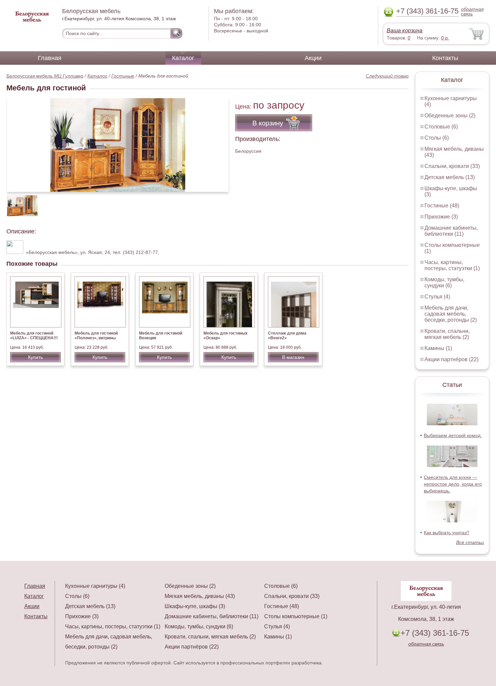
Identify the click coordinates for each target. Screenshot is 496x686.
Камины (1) (438, 348)
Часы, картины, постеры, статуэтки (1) (452, 265)
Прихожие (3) (441, 217)
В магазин (293, 357)
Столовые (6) (441, 127)
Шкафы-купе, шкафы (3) (195, 606)
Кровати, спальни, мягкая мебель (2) (447, 334)
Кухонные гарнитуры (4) (95, 586)
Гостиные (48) (441, 205)
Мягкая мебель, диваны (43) (200, 596)
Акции (313, 58)
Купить (35, 357)
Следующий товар (387, 76)
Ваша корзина (404, 30)
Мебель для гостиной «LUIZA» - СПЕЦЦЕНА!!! (34, 335)
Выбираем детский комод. (453, 435)
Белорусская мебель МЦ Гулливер (44, 76)
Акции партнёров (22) (451, 359)
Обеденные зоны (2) (449, 115)
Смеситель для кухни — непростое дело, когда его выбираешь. (453, 484)
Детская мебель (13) (449, 177)
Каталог (183, 58)
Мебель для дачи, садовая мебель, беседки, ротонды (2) (450, 314)
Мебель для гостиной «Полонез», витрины (96, 335)
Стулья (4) (437, 296)
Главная (49, 58)
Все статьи (470, 542)
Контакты (445, 58)
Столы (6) (436, 138)
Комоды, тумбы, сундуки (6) (444, 282)
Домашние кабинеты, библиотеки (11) (451, 231)
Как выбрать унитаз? (446, 532)
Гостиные (122, 76)
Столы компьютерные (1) (295, 616)
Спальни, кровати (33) (452, 166)
